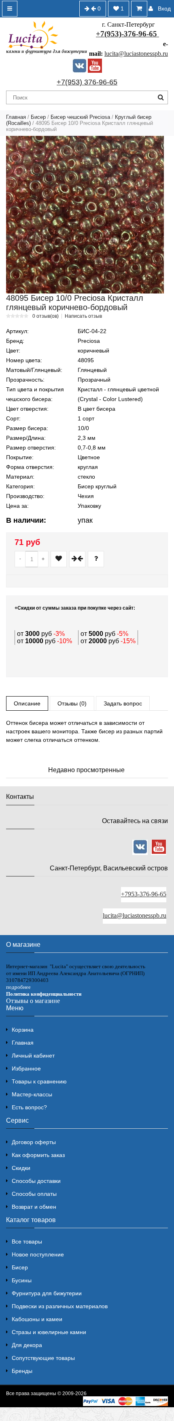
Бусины (22, 1280)
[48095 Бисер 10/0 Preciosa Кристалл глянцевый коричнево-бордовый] (85, 214)
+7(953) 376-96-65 (87, 82)
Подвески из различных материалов (60, 1306)
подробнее (18, 987)
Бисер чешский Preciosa (80, 117)
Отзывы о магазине (33, 1000)
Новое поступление (38, 1254)
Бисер (38, 117)
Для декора (27, 1345)
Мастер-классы (32, 1094)
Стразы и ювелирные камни (49, 1332)
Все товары (27, 1241)
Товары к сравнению (39, 1081)
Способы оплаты (34, 1194)
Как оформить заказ (38, 1155)
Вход (164, 8)
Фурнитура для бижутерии (47, 1293)
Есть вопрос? (29, 1107)
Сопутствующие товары (43, 1358)
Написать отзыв (83, 316)
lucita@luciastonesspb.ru (136, 53)
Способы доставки (36, 1181)
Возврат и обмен (34, 1207)
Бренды (22, 1371)
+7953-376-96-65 (143, 894)
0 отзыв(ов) (45, 316)
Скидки (21, 1168)
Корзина (23, 1029)
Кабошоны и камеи (37, 1319)
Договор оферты (34, 1142)
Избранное (26, 1068)
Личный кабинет (33, 1055)
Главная (16, 117)
